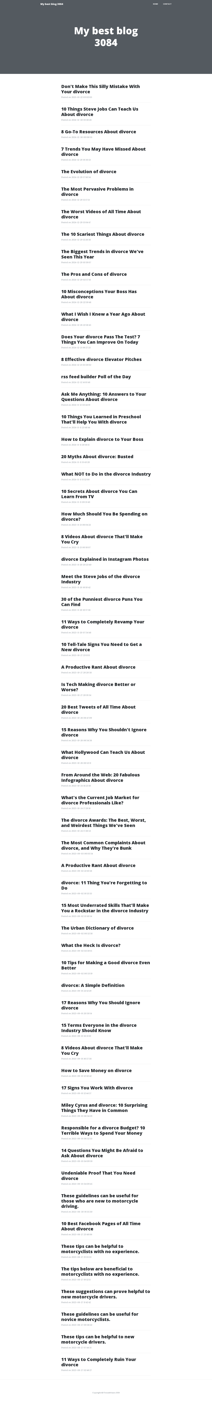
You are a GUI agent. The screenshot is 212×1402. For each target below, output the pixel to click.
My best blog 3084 (51, 4)
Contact (167, 4)
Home (155, 4)
